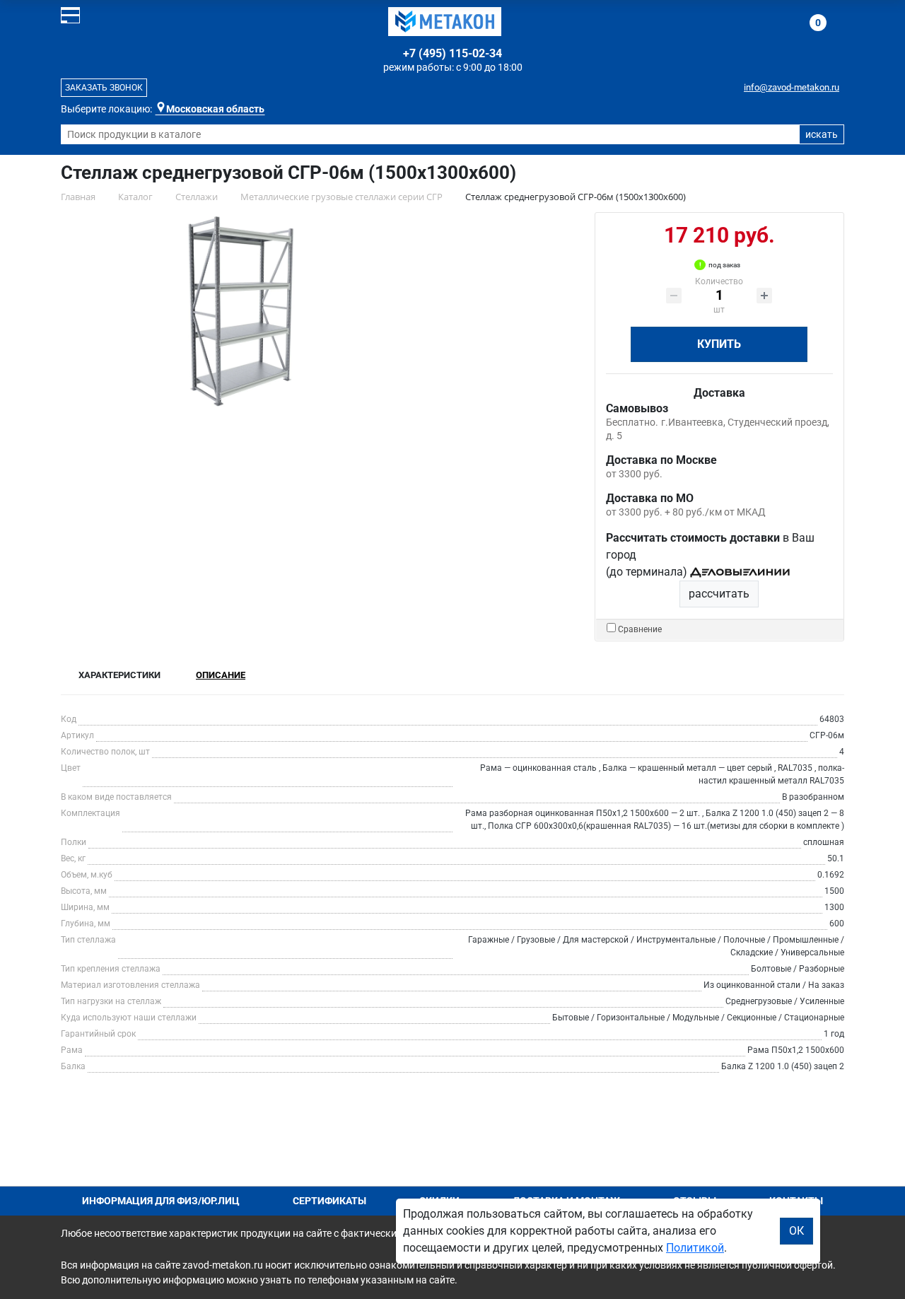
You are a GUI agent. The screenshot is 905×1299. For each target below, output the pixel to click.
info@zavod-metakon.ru (791, 87)
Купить (719, 344)
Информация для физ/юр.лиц (161, 1200)
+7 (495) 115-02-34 (452, 53)
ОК (796, 1230)
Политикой (695, 1247)
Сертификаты (329, 1200)
